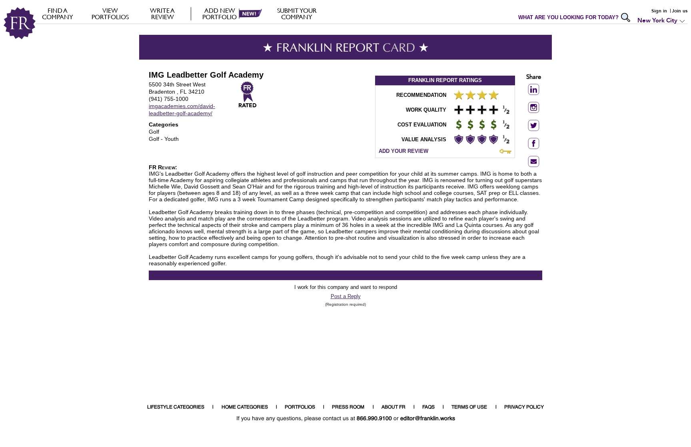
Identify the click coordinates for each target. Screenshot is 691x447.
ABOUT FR (393, 407)
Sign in (659, 11)
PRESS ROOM (348, 407)
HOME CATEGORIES (245, 407)
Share (533, 77)
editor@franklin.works (427, 418)
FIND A (57, 13)
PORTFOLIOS (300, 407)
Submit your (297, 13)
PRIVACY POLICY (524, 407)
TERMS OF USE (469, 407)
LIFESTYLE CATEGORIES (175, 407)
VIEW (110, 13)
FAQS (428, 407)
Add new (219, 13)
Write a (162, 13)
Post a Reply (346, 296)
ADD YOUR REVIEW (403, 151)
